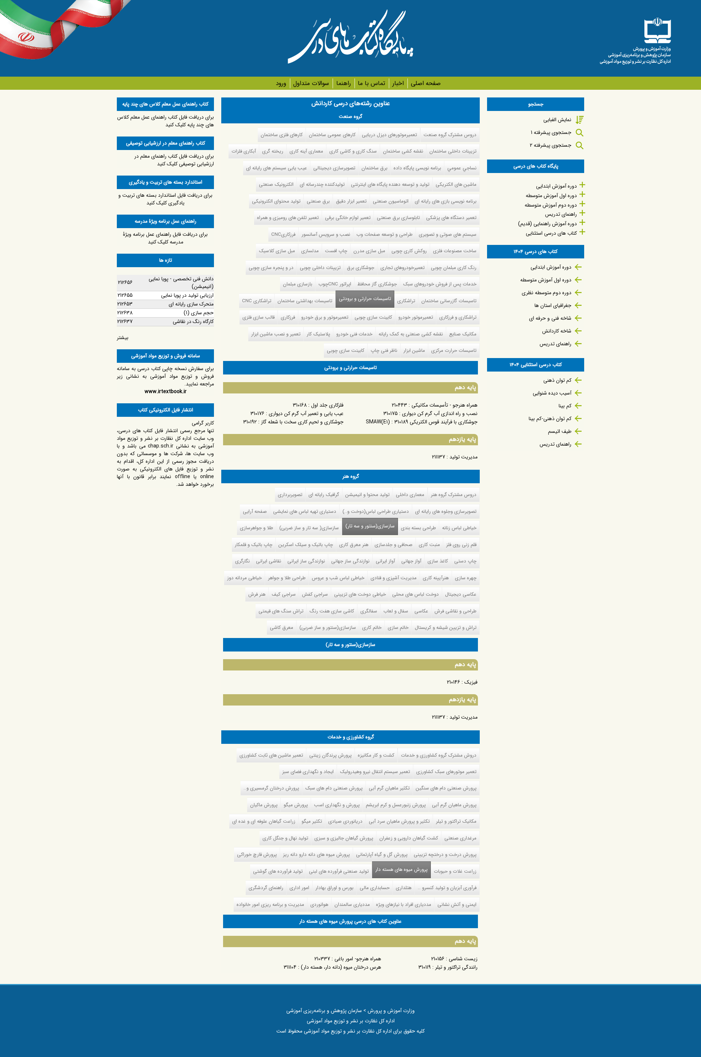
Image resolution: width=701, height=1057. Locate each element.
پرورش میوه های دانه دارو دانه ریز (316, 854)
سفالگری (368, 611)
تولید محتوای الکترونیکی (276, 201)
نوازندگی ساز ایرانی (306, 561)
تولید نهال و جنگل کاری (285, 838)
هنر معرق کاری (353, 545)
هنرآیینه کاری (436, 578)
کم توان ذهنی (557, 380)
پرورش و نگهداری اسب (337, 805)
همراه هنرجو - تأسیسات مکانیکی (444, 405)
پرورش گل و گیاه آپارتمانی (381, 854)
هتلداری (403, 888)
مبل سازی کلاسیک (277, 251)
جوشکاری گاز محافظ (377, 284)
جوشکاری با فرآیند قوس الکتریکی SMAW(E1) (422, 422)
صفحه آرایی (255, 511)
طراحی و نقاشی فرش (455, 611)
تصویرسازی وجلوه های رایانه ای (445, 511)
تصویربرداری (290, 495)
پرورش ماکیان (263, 805)
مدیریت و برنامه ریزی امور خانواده (270, 904)
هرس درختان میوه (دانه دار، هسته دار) (341, 967)
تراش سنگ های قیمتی (280, 611)
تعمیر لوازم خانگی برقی (348, 218)
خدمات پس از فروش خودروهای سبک (439, 284)
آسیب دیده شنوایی (552, 393)
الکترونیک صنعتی (276, 184)
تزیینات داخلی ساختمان (452, 151)
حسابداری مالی (375, 888)
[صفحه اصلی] (635, 38)
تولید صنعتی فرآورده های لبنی (339, 871)
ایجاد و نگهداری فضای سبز (308, 772)
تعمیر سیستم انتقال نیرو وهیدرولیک (375, 772)
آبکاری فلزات (243, 151)
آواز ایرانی (385, 561)
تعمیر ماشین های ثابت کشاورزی (271, 755)
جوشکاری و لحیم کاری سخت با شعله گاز (302, 422)
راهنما (343, 83)
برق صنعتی (318, 201)
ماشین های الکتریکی (456, 184)
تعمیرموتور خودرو (415, 317)
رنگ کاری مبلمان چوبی (453, 268)
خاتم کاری (372, 627)
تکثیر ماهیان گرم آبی (389, 788)
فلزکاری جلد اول (327, 405)
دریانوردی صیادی (345, 821)
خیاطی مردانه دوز (244, 578)
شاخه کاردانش (556, 331)
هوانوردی (319, 904)
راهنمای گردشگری (266, 888)
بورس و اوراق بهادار (334, 888)
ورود (281, 83)
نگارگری (242, 561)
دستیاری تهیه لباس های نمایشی (304, 511)
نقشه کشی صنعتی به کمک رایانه (411, 334)
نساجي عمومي (461, 168)
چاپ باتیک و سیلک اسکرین (306, 545)
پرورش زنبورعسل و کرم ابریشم (396, 805)
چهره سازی (465, 578)
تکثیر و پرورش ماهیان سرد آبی (399, 821)
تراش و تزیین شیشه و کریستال (445, 627)
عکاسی (421, 611)
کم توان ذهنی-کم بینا (550, 419)
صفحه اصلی (426, 83)
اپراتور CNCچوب (334, 284)
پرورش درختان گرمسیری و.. (271, 788)
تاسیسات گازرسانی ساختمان (448, 301)
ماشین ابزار (414, 350)
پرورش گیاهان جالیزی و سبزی (343, 838)
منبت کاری (429, 545)
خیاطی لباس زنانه (459, 528)
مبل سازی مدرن (369, 251)
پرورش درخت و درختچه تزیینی (445, 854)
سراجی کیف (284, 594)
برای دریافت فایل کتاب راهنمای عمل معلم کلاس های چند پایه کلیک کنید (165, 121)
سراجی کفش (315, 594)
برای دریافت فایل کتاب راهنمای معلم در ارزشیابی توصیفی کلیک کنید (174, 160)
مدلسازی (310, 251)
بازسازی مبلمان (297, 284)
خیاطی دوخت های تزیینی (360, 594)
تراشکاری (406, 301)
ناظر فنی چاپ (384, 350)
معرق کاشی (281, 627)
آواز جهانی (411, 561)
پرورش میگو (296, 805)
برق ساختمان (374, 168)
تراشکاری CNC (256, 301)
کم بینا (565, 406)
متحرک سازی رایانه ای (191, 304)
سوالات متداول (311, 83)
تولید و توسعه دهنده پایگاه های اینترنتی (390, 184)
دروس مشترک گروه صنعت (450, 135)
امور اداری (299, 888)
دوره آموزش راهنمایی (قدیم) (547, 224)
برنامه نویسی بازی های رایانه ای (445, 201)
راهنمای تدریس (561, 214)
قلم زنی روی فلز (461, 545)
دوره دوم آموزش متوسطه (551, 205)
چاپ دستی (465, 561)
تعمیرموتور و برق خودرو (324, 317)
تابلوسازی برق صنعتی (398, 218)
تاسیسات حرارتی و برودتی (365, 299)
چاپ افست (336, 251)
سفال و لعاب (395, 611)
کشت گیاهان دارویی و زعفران (408, 838)
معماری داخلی (410, 495)
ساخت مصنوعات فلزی (454, 251)
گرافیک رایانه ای (324, 495)
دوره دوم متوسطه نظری (546, 293)
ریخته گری (272, 151)
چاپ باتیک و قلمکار (253, 545)
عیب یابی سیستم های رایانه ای (276, 168)
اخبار (397, 83)
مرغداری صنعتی (460, 838)
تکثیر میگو (312, 821)
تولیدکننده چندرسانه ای (322, 184)
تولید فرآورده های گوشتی (278, 871)
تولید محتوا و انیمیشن (367, 495)
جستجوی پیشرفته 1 (551, 132)
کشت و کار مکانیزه (376, 755)
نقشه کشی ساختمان (403, 151)
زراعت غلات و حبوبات (455, 871)
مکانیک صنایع (462, 334)
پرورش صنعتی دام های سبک (334, 788)
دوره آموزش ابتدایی (556, 186)
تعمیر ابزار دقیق (351, 201)
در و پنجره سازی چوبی (271, 268)
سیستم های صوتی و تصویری (447, 234)
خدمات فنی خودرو (354, 334)
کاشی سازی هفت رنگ (332, 611)
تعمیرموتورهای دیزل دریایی (389, 135)
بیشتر (123, 338)
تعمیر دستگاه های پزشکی (451, 218)
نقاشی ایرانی (268, 561)
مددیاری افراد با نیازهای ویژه (403, 904)
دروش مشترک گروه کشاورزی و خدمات (438, 755)
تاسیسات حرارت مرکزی (453, 350)
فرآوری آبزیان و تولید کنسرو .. (447, 888)
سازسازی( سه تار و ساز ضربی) (309, 528)
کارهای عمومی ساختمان (332, 135)
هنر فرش (256, 594)
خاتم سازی (398, 627)
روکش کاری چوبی (409, 251)
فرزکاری (288, 317)
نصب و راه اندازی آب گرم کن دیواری (440, 414)
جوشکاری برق (360, 268)
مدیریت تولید (463, 457)
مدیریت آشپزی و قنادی (394, 578)
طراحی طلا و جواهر (287, 578)
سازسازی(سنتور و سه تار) (370, 526)
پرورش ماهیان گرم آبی (454, 805)
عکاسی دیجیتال (460, 594)
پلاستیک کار (318, 334)
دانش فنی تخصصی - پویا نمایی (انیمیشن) (181, 283)
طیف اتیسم (559, 431)
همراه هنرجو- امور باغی (357, 959)
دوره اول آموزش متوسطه (551, 196)
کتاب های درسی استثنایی (551, 233)
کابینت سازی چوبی (373, 317)
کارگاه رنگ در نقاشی (193, 322)
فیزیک (471, 682)
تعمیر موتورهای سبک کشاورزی (446, 772)
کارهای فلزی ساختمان (282, 135)
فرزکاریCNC (283, 234)
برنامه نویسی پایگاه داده (417, 168)
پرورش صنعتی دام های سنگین (446, 788)
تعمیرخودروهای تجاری (402, 268)
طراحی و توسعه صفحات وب (384, 234)
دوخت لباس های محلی (415, 594)
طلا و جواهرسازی (256, 528)
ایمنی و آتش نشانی (456, 904)
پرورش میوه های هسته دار (400, 869)
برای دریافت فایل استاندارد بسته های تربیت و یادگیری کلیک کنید (165, 199)
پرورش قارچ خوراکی (257, 854)
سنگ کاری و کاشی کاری (353, 151)
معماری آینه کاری (306, 151)
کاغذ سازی (438, 561)
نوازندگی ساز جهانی (350, 561)
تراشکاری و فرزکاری (457, 317)
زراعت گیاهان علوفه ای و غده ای (263, 821)
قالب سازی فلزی (258, 317)
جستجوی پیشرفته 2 (550, 145)
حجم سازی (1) (199, 313)
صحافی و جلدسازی (394, 545)
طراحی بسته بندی (418, 528)
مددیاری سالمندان (352, 904)
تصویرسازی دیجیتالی (334, 168)
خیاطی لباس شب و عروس (338, 578)
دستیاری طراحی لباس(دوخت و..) (375, 511)
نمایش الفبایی (557, 120)
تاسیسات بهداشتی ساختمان (304, 301)
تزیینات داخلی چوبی (320, 268)
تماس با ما (371, 83)
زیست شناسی (463, 959)
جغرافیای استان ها (553, 305)
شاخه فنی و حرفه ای (550, 318)
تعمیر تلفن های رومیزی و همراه (288, 218)
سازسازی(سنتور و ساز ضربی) (327, 627)
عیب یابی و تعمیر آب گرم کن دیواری (306, 414)
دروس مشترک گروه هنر (453, 495)
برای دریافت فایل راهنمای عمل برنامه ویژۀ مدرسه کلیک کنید (165, 238)
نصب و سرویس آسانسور (326, 234)
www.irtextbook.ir (166, 392)
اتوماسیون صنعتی (391, 201)
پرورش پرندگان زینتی (330, 755)
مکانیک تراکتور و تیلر (456, 821)
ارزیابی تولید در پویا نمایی (187, 295)
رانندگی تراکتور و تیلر (456, 967)
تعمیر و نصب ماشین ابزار (275, 334)
